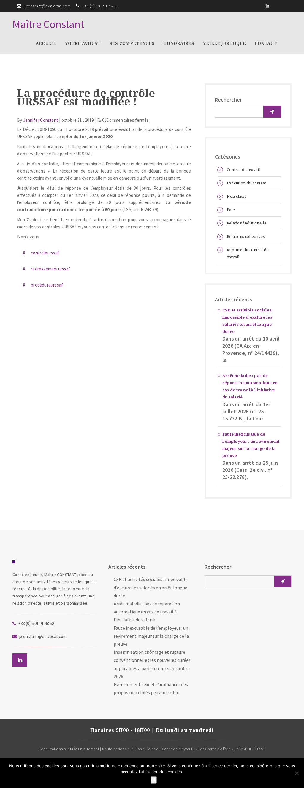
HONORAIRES (178, 43)
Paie (231, 210)
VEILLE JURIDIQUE (224, 43)
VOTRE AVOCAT (83, 43)
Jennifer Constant (40, 120)
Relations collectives (246, 236)
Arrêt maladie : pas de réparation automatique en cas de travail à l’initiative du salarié (250, 386)
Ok (153, 780)
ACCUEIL (46, 43)
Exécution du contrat (246, 183)
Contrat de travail (243, 169)
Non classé (237, 196)
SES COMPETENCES (132, 43)
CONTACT (266, 43)
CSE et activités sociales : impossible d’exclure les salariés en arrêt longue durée (248, 321)
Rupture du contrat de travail (248, 253)
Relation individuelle (246, 223)
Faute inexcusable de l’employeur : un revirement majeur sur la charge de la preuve (251, 445)
